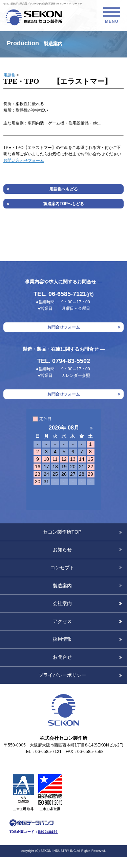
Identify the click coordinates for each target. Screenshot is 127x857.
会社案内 (62, 603)
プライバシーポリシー (62, 675)
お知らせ (62, 549)
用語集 (9, 75)
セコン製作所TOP (62, 532)
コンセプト (62, 567)
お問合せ (62, 657)
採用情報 (62, 639)
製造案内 (62, 585)
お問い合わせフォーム (23, 160)
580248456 (48, 832)
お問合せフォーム (63, 327)
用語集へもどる (63, 189)
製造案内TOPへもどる (63, 203)
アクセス (62, 621)
